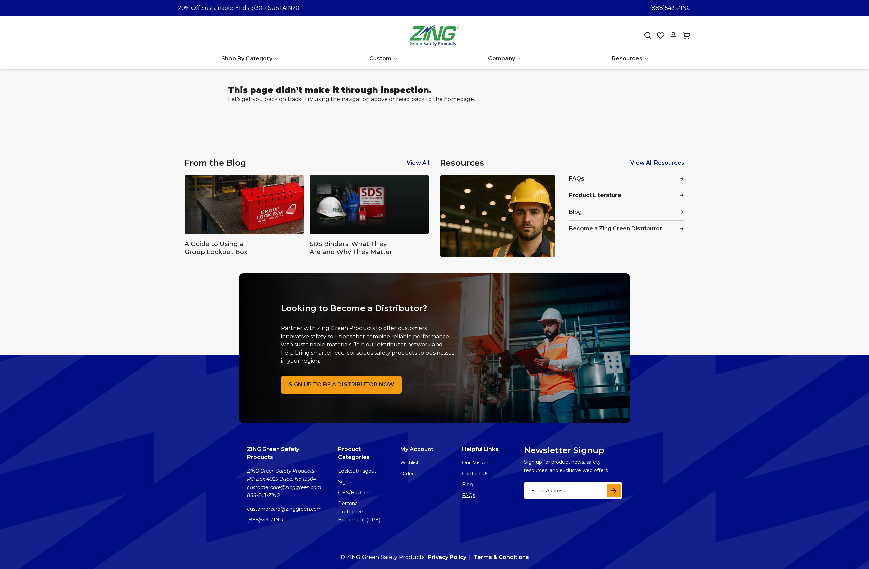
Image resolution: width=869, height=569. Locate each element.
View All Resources (657, 162)
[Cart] (686, 35)
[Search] (648, 35)
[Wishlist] (660, 35)
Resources (627, 58)
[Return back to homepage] (435, 35)
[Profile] (673, 35)
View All (418, 162)
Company (501, 58)
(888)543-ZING (670, 8)
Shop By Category (246, 58)
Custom (380, 58)
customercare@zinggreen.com (284, 509)
